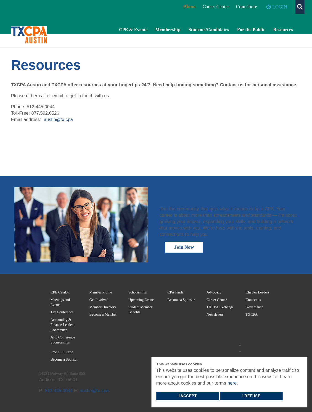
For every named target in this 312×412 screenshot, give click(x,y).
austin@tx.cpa (58, 119)
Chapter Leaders (257, 292)
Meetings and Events (60, 302)
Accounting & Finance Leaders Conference (62, 325)
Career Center (216, 300)
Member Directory (102, 307)
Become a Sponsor (64, 359)
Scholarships (137, 292)
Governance (254, 307)
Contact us (253, 300)
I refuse (251, 396)
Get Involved (98, 300)
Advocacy (213, 292)
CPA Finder (176, 292)
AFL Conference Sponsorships (62, 339)
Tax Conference (62, 312)
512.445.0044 (59, 390)
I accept (188, 396)
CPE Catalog (60, 292)
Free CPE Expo (61, 352)
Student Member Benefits (140, 309)
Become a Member (103, 314)
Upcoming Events (141, 300)
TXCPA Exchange (220, 307)
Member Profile (100, 292)
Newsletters (215, 314)
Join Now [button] (184, 247)
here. (232, 383)
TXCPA (252, 314)
